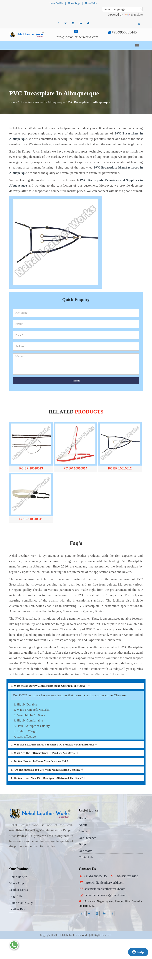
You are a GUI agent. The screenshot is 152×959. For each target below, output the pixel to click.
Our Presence (87, 838)
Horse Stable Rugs (21, 903)
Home (13, 102)
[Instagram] (73, 23)
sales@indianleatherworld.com (105, 889)
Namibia (88, 674)
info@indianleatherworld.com (77, 37)
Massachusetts (72, 611)
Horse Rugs (74, 3)
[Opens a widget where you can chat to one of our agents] (138, 952)
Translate (137, 14)
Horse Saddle (56, 3)
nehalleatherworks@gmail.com (105, 895)
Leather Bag (17, 909)
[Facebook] (58, 23)
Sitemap (84, 831)
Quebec (88, 611)
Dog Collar (16, 896)
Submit (76, 380)
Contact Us (86, 857)
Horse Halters (91, 3)
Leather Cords (18, 889)
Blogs (82, 844)
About (83, 825)
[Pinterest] (88, 23)
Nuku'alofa (116, 674)
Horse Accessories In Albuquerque (42, 102)
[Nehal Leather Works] (26, 34)
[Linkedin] (80, 23)
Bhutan (99, 611)
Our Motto (85, 851)
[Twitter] (65, 23)
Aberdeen (101, 674)
